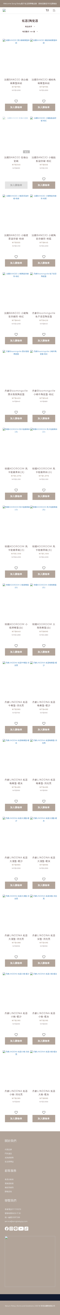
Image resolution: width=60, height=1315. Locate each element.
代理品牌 (8, 1149)
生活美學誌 (9, 1161)
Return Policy (10, 1306)
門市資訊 (8, 1153)
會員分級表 (9, 1179)
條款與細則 (9, 1187)
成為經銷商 (9, 1157)
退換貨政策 (9, 1183)
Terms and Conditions (25, 1306)
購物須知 (8, 1191)
